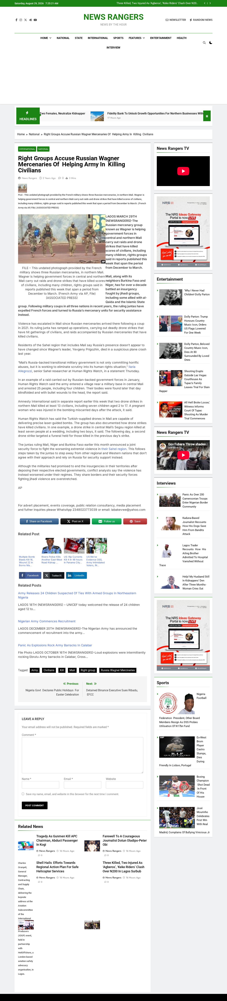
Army (34, 670)
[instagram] (20, 20)
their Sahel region (113, 449)
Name (26, 779)
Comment (29, 735)
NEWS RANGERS (114, 17)
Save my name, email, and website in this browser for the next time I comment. (72, 794)
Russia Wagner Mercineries (118, 670)
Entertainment (160, 38)
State (78, 38)
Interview (113, 47)
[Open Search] (204, 42)
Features (135, 38)
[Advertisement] (113, 79)
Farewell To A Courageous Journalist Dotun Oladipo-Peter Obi (125, 840)
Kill (62, 670)
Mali (72, 670)
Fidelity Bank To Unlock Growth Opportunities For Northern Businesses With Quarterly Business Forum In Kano (144, 113)
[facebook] (16, 20)
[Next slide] (210, 3)
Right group (88, 670)
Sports (118, 38)
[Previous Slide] (204, 3)
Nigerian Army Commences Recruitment (47, 621)
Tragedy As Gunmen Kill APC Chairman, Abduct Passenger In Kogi (159, 3)
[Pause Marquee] (207, 116)
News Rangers (29, 178)
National (63, 38)
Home (44, 38)
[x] (25, 20)
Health (182, 38)
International (98, 38)
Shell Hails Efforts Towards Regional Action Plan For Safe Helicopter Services (57, 867)
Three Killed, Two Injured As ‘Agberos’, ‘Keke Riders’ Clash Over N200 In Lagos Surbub (123, 867)
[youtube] (35, 20)
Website (111, 779)
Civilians (49, 670)
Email (68, 779)
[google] (30, 20)
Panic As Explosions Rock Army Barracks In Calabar (55, 645)
